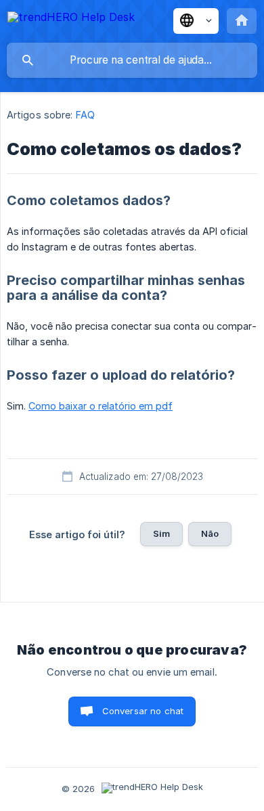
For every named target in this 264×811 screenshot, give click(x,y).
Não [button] (210, 533)
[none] (71, 19)
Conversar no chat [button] (143, 710)
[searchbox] (132, 60)
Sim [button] (161, 533)
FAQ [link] (85, 114)
